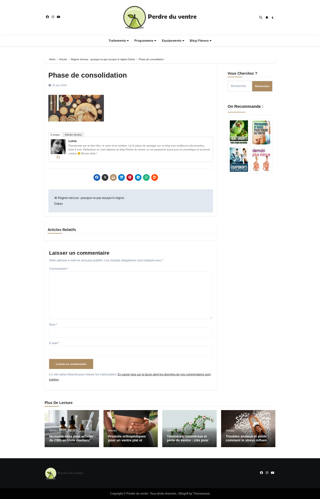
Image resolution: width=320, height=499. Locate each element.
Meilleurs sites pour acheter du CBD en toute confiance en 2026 (71, 440)
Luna (72, 141)
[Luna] (58, 146)
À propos (55, 134)
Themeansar (201, 493)
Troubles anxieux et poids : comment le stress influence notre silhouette (248, 440)
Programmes (144, 40)
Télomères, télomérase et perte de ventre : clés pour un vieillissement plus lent (188, 440)
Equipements (172, 40)
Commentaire (59, 268)
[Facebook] (58, 157)
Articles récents (73, 134)
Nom (53, 324)
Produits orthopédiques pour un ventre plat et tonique (127, 440)
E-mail (54, 343)
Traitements (118, 40)
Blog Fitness (200, 40)
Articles (53, 430)
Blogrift (183, 493)
